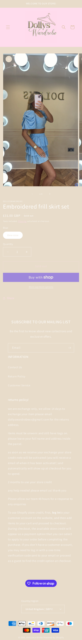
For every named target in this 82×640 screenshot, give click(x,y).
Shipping (22, 221)
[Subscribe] (69, 348)
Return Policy (16, 376)
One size (15, 236)
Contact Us (15, 367)
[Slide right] (49, 193)
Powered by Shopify (53, 637)
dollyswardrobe (34, 637)
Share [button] (10, 298)
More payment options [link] (41, 286)
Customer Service (19, 385)
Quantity (8, 244)
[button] (8, 27)
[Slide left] (32, 193)
